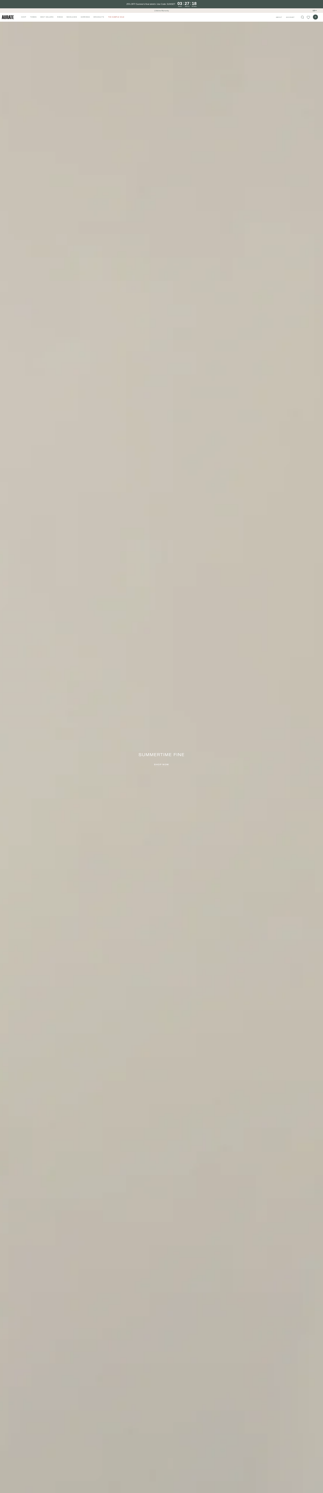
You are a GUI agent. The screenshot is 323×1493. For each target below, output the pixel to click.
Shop (23, 17)
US (314, 10)
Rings (60, 17)
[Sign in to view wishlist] (308, 17)
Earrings (85, 17)
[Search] (302, 17)
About (279, 17)
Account (290, 17)
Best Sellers (47, 17)
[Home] (8, 17)
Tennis (33, 17)
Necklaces (72, 17)
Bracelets (99, 17)
